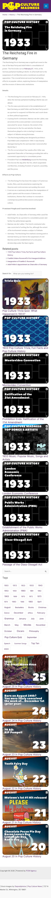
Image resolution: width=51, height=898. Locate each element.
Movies (27, 625)
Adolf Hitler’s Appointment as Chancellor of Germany (27, 264)
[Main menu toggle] (46, 6)
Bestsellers (19, 607)
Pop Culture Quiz (13, 637)
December (18, 613)
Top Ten (35, 643)
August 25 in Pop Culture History (21, 686)
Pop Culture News (35, 886)
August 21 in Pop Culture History (21, 822)
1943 (40, 585)
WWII (6, 649)
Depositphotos (20, 886)
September (32, 637)
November (41, 625)
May (17, 625)
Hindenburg (26, 160)
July (33, 618)
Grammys (9, 618)
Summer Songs (20, 643)
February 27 (28, 69)
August (7, 607)
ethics (30, 613)
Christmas (42, 607)
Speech (7, 643)
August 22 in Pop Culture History (21, 788)
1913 (15, 585)
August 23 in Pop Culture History (21, 754)
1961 (31, 591)
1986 (22, 602)
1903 (6, 585)
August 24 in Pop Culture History (21, 720)
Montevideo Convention (16, 385)
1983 (14, 602)
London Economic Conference (20, 493)
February (41, 613)
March (7, 625)
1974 (6, 602)
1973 (39, 596)
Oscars (20, 631)
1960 (23, 591)
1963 (6, 596)
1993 (30, 602)
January (22, 618)
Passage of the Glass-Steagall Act (22, 564)
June (41, 618)
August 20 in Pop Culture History (21, 856)
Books (31, 607)
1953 (6, 591)
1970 (23, 596)
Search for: (7, 274)
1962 (39, 591)
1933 (31, 585)
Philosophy (34, 631)
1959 (14, 591)
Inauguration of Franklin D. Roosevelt (21, 261)
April (39, 601)
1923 (23, 585)
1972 (31, 596)
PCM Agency (31, 871)
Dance (6, 613)
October (8, 631)
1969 (15, 596)
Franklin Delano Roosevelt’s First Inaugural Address (27, 258)
